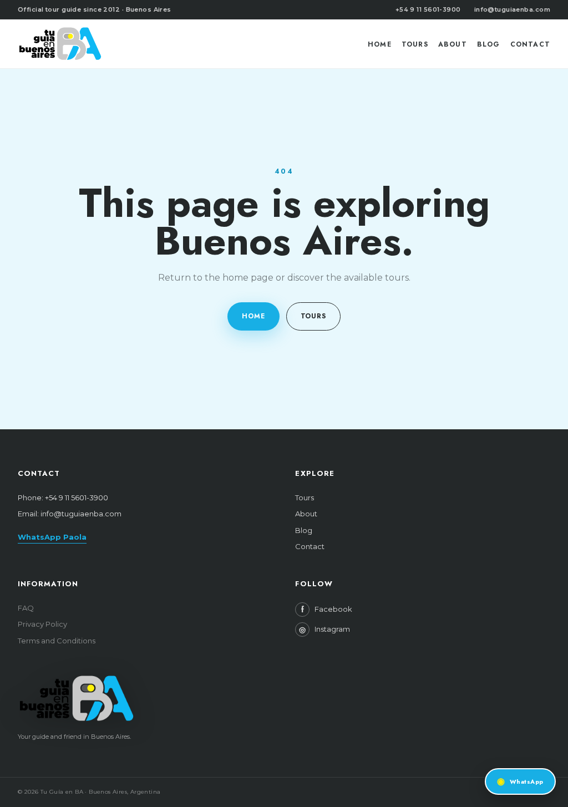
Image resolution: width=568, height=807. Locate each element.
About (306, 513)
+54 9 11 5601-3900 (428, 9)
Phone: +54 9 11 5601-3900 (63, 497)
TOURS (415, 44)
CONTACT (530, 44)
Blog (303, 530)
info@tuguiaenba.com (512, 9)
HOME (380, 44)
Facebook (326, 609)
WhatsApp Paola (52, 536)
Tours (304, 497)
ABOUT (452, 44)
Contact (309, 546)
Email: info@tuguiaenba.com (69, 513)
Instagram (324, 629)
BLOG (488, 44)
